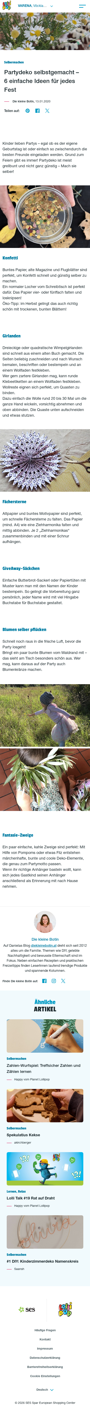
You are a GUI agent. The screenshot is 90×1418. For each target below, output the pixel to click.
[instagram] (53, 981)
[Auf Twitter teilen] (47, 111)
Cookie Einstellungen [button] (45, 1376)
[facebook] (44, 981)
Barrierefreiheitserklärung (45, 1367)
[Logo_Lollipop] (65, 1310)
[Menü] (82, 6)
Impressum (45, 1349)
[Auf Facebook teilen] (37, 111)
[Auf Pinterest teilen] (27, 111)
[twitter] (63, 981)
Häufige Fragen (45, 1330)
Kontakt (45, 1339)
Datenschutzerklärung (45, 1358)
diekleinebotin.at (44, 946)
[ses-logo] (26, 1310)
